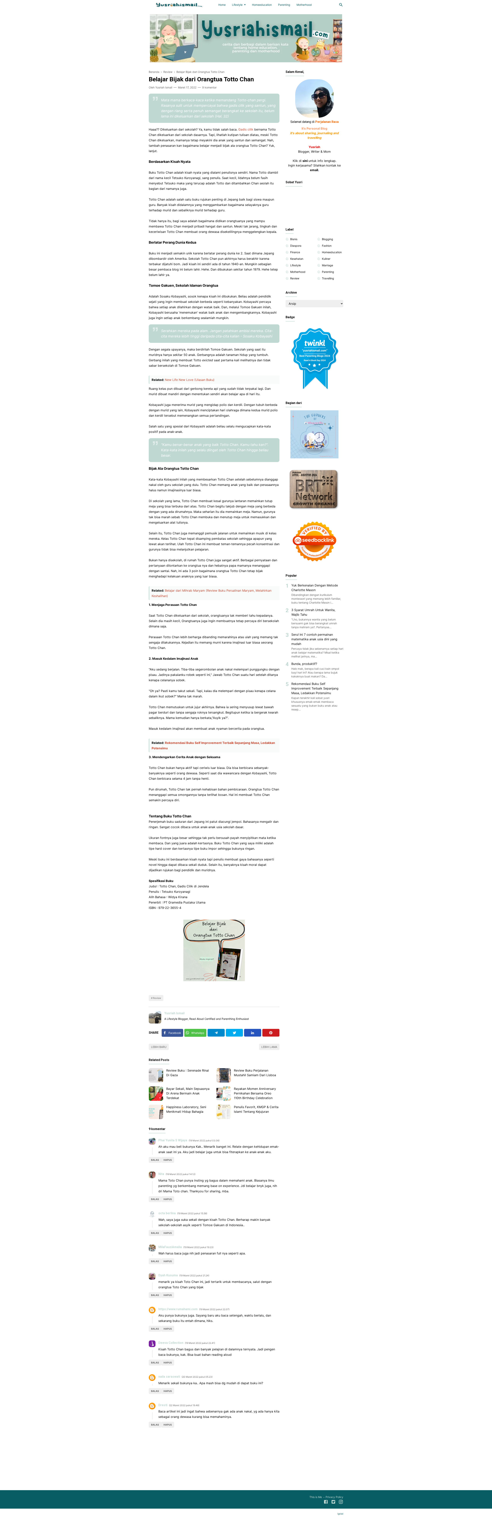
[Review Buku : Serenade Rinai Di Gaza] (156, 1075)
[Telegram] (216, 1033)
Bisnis (293, 239)
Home (222, 4)
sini (305, 161)
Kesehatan (296, 258)
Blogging (327, 239)
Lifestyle (237, 4)
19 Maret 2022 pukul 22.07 (214, 1309)
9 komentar (209, 87)
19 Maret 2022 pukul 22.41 (200, 1343)
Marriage (327, 265)
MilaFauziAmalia (170, 1247)
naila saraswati (169, 1376)
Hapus (168, 1159)
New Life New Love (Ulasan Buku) (189, 380)
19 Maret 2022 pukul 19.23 (198, 1247)
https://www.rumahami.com (178, 1309)
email (314, 170)
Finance (295, 252)
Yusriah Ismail (174, 1013)
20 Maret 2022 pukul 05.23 (197, 1376)
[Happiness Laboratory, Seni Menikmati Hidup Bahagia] (156, 1112)
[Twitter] (234, 1033)
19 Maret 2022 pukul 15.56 (192, 1213)
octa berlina (167, 1213)
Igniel (340, 1513)
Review (157, 998)
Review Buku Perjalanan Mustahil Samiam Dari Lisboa (255, 1072)
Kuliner (326, 258)
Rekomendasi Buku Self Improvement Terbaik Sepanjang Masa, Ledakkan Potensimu (314, 688)
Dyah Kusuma (168, 1275)
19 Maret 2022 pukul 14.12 (180, 1174)
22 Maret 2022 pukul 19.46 (184, 1405)
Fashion (327, 245)
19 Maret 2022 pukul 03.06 (204, 1140)
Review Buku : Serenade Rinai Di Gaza (187, 1072)
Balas (155, 1159)
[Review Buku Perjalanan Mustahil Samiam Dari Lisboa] (223, 1075)
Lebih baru (158, 1046)
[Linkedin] (252, 1033)
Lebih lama (269, 1046)
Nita (161, 1174)
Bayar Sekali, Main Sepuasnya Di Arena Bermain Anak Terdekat (187, 1093)
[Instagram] (340, 1502)
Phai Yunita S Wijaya (172, 1140)
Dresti (162, 1405)
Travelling (328, 278)
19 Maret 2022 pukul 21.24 (194, 1275)
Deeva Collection (170, 1343)
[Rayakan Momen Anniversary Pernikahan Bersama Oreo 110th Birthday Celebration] (223, 1093)
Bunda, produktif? (304, 664)
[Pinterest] (270, 1033)
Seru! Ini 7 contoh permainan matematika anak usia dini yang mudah (314, 639)
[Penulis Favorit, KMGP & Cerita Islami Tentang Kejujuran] (223, 1112)
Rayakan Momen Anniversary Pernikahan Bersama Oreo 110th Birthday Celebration (255, 1093)
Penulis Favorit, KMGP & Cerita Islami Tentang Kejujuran (256, 1109)
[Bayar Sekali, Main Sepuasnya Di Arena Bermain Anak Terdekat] (156, 1093)
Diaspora (295, 245)
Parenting (284, 4)
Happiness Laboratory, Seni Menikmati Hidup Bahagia (186, 1109)
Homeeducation (262, 4)
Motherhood (304, 4)
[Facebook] (325, 1502)
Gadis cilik (245, 129)
